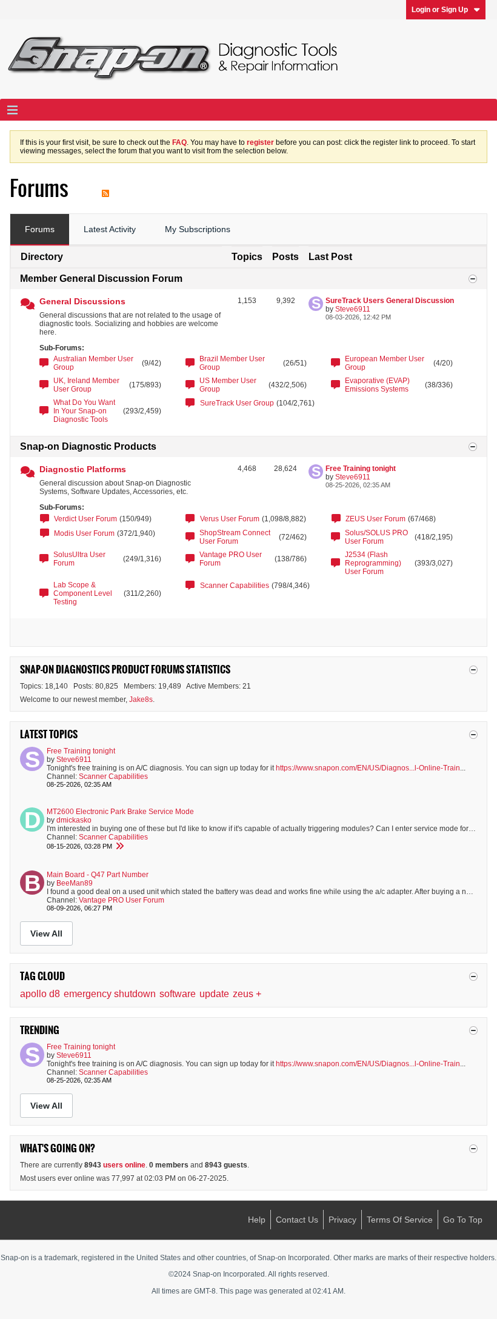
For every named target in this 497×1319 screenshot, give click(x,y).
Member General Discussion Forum (101, 278)
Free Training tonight (360, 468)
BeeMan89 (74, 883)
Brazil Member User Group (232, 363)
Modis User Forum (84, 533)
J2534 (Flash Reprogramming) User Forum (373, 563)
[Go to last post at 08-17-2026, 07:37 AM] (119, 846)
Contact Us (297, 1219)
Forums (40, 229)
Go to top (462, 1219)
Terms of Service (400, 1219)
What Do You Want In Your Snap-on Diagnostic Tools (84, 411)
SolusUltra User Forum (79, 558)
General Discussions (82, 301)
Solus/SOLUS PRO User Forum (376, 537)
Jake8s (141, 699)
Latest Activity (110, 229)
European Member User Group (384, 363)
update (214, 994)
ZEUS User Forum (375, 519)
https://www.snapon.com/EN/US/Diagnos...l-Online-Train (368, 768)
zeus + (247, 994)
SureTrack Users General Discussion (389, 300)
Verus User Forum (229, 519)
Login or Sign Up (440, 9)
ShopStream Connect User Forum (234, 537)
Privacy (342, 1219)
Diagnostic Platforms (82, 469)
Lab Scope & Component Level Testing (82, 593)
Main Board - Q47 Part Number (97, 874)
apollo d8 (40, 994)
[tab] (39, 229)
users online (124, 1165)
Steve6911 (352, 309)
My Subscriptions (197, 229)
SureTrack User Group (237, 403)
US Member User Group (227, 384)
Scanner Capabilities (234, 585)
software (177, 994)
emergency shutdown (110, 994)
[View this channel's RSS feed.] (105, 188)
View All (46, 933)
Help (256, 1219)
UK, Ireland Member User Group (86, 384)
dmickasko (74, 820)
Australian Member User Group (93, 363)
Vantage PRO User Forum (230, 558)
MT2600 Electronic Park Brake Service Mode (120, 811)
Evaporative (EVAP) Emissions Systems (377, 384)
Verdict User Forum (85, 519)
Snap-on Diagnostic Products (88, 446)
